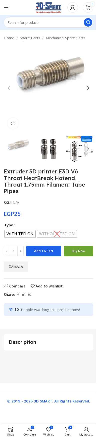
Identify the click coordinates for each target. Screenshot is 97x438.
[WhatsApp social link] (30, 294)
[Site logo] (48, 6)
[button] (9, 88)
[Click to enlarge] (13, 123)
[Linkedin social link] (24, 294)
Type (8, 224)
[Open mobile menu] (6, 7)
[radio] (20, 234)
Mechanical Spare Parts (66, 37)
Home (9, 37)
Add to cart (43, 251)
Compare (16, 266)
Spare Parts (30, 37)
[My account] (72, 7)
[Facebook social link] (18, 294)
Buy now (78, 251)
